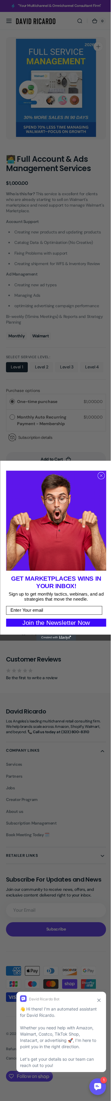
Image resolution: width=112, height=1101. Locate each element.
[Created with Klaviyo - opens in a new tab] (53, 637)
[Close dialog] (99, 476)
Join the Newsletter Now (54, 622)
